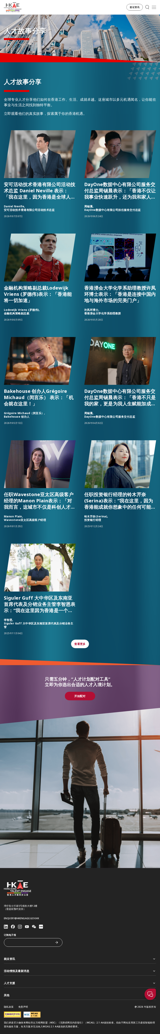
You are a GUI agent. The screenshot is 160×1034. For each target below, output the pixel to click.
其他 (7, 995)
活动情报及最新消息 (16, 971)
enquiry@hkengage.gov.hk (21, 918)
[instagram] (20, 927)
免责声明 (23, 1006)
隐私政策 (9, 1006)
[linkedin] (6, 927)
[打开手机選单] (154, 7)
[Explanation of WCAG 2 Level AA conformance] (32, 1015)
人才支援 (9, 983)
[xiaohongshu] (41, 927)
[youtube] (27, 926)
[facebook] (13, 927)
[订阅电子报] (56, 942)
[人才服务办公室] (12, 7)
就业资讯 (9, 959)
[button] (134, 7)
